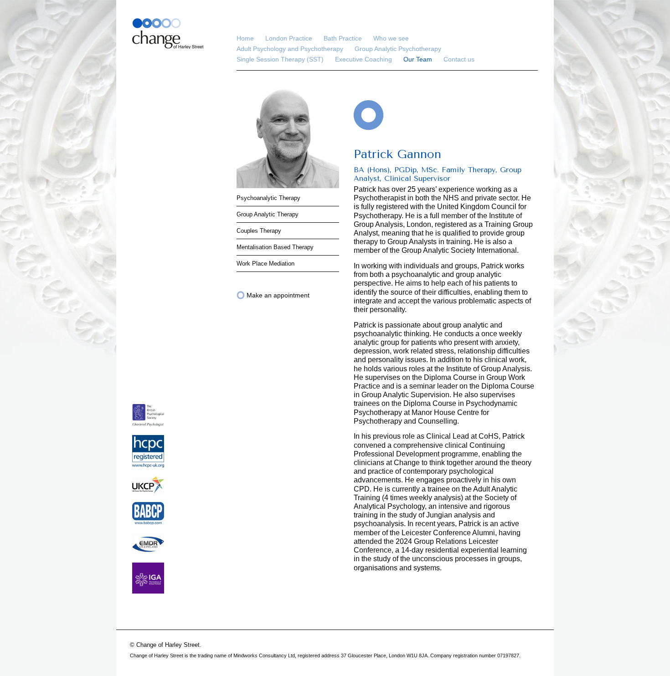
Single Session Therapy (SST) (280, 59)
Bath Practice (343, 38)
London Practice (288, 38)
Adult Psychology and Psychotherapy (290, 48)
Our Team (417, 59)
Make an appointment (278, 295)
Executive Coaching (363, 59)
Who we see (391, 38)
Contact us (458, 59)
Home (245, 38)
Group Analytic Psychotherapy (398, 48)
